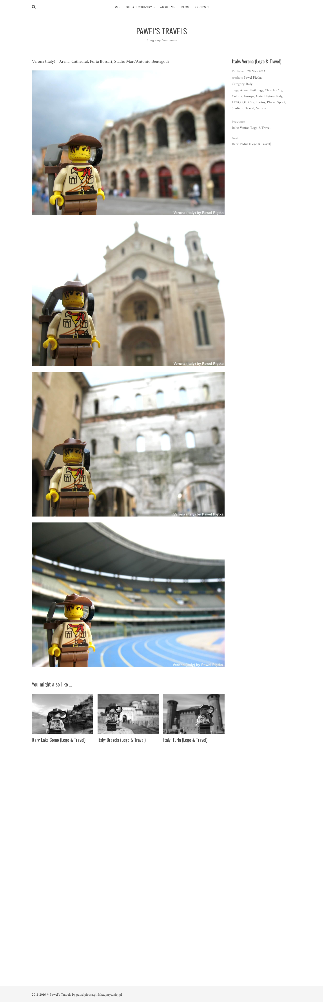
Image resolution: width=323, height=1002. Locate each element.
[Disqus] (128, 802)
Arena (244, 90)
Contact (202, 7)
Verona (261, 108)
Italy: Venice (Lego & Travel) (252, 127)
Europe (249, 96)
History (269, 96)
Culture (237, 96)
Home (115, 7)
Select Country (139, 7)
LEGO (236, 102)
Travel (249, 108)
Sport (281, 102)
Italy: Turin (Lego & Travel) (185, 739)
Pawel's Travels (60, 994)
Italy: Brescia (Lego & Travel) (122, 739)
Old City (248, 102)
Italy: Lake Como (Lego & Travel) (58, 739)
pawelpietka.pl (86, 994)
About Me (167, 7)
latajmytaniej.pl (111, 994)
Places (271, 102)
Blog (185, 7)
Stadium (237, 108)
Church (270, 90)
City (279, 90)
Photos (260, 102)
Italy (249, 84)
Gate (259, 96)
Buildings (256, 90)
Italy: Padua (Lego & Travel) (251, 144)
